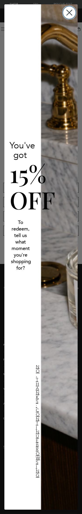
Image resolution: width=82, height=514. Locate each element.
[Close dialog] (69, 12)
